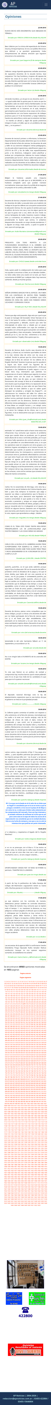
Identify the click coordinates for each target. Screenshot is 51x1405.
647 (19, 1059)
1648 (22, 1205)
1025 (19, 1108)
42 (31, 983)
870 (16, 1087)
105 (24, 990)
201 (24, 1002)
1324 (19, 1154)
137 (24, 994)
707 (9, 1067)
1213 (39, 1136)
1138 (5, 1126)
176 (42, 998)
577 (45, 1048)
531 (9, 1044)
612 (11, 1055)
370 (6, 1024)
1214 (42, 1136)
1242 (5, 1142)
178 (6, 1000)
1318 (42, 1152)
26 (45, 981)
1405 (29, 1166)
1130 (22, 1124)
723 (9, 1069)
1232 (15, 1140)
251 (29, 1008)
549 (14, 1046)
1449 (45, 1173)
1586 (25, 1195)
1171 (29, 1130)
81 (18, 987)
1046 (45, 1109)
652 (32, 1059)
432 (42, 1030)
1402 (19, 1166)
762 (27, 1073)
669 (35, 1061)
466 (6, 1036)
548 (11, 1046)
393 (24, 1026)
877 (35, 1087)
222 (37, 1004)
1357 (42, 1158)
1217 (9, 1138)
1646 (15, 1205)
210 (6, 1004)
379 (29, 1024)
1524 (35, 1185)
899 (9, 1091)
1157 (25, 1128)
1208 (22, 1136)
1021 (5, 1108)
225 (45, 1004)
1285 (19, 1148)
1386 (9, 1164)
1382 (39, 1162)
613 (14, 1055)
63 (27, 985)
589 (35, 1051)
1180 (15, 1132)
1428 (19, 1171)
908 (32, 1091)
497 (45, 1038)
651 (29, 1059)
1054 (29, 1112)
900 (11, 1091)
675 (9, 1063)
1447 (39, 1173)
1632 (5, 1203)
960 (42, 1097)
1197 (29, 1134)
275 (9, 1012)
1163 (45, 1128)
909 (35, 1091)
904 (22, 1091)
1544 (15, 1189)
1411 (5, 1169)
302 (37, 1014)
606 (37, 1053)
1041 (29, 1109)
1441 (19, 1173)
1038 (19, 1109)
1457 (29, 1175)
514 (6, 1042)
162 (6, 998)
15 (24, 981)
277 (14, 1012)
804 (11, 1079)
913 (45, 1091)
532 (11, 1044)
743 (19, 1071)
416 (42, 1028)
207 (40, 1002)
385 (45, 1024)
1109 (39, 1120)
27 (46, 981)
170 (27, 998)
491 (29, 1038)
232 (22, 1006)
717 (35, 1067)
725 (14, 1069)
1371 (45, 1160)
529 (45, 1042)
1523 (32, 1185)
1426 (12, 1171)
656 (42, 1059)
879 (40, 1087)
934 (16, 1095)
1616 (39, 1199)
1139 (9, 1126)
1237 (32, 1140)
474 (27, 1036)
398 (37, 1026)
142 (37, 994)
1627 (32, 1201)
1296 (12, 1150)
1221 (22, 1138)
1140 (12, 1126)
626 (6, 1057)
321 (45, 1016)
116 (11, 992)
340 (11, 1020)
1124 (45, 1122)
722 (6, 1069)
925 (35, 1093)
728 (22, 1069)
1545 (19, 1189)
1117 (22, 1122)
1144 (25, 1126)
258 (6, 1010)
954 (27, 1097)
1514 (45, 1183)
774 (16, 1075)
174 (37, 998)
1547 (25, 1189)
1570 (15, 1193)
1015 (29, 1105)
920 (22, 1093)
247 (19, 1008)
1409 (42, 1166)
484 (11, 1038)
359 (19, 1022)
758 (16, 1073)
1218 (12, 1138)
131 (9, 994)
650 (27, 1059)
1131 (25, 1124)
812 (32, 1079)
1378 (25, 1162)
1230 (9, 1140)
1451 (9, 1175)
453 (14, 1034)
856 (22, 1085)
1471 (32, 1177)
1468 (22, 1177)
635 (29, 1057)
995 (8, 1103)
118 (16, 992)
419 (9, 1030)
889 (24, 1089)
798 (37, 1077)
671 (40, 1061)
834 (6, 1083)
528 (42, 1042)
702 (37, 1065)
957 (35, 1097)
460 (32, 1034)
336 (42, 1018)
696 (22, 1065)
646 (16, 1059)
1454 (19, 1175)
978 (6, 1101)
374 (16, 1024)
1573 (25, 1193)
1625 (25, 1201)
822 (16, 1081)
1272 (19, 1146)
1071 (42, 1114)
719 (40, 1067)
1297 (15, 1150)
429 (35, 1030)
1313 (25, 1152)
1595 (12, 1197)
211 (9, 1004)
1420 (35, 1169)
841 (24, 1083)
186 (27, 1000)
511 (40, 1040)
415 (40, 1028)
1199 (35, 1134)
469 (14, 1036)
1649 (25, 1205)
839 (19, 1083)
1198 (32, 1134)
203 (29, 1002)
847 (40, 1083)
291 (9, 1014)
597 (14, 1053)
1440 (15, 1173)
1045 (42, 1109)
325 (14, 1018)
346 (27, 1020)
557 (35, 1046)
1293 (45, 1148)
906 (27, 1091)
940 (32, 1095)
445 (35, 1032)
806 (16, 1079)
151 (19, 996)
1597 (19, 1197)
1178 (9, 1132)
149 (14, 996)
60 (22, 985)
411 (29, 1028)
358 (16, 1022)
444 (32, 1032)
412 (32, 1028)
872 (22, 1087)
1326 (25, 1154)
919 (19, 1093)
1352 (25, 1158)
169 (24, 998)
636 (32, 1057)
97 (6, 990)
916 (11, 1093)
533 (14, 1044)
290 (6, 1014)
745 (24, 1071)
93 (40, 987)
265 (24, 1010)
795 (29, 1077)
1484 (32, 1179)
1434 (39, 1171)
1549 (32, 1189)
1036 (12, 1109)
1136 (42, 1124)
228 (11, 1006)
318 (37, 1016)
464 (42, 1034)
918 (16, 1093)
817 (45, 1079)
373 (14, 1024)
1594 (9, 1197)
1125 (5, 1124)
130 (6, 994)
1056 (35, 1112)
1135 (39, 1124)
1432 (32, 1171)
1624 (22, 1201)
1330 (39, 1154)
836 (11, 1083)
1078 (22, 1116)
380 (32, 1024)
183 (19, 1000)
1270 (12, 1146)
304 (42, 1014)
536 (22, 1044)
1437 (5, 1173)
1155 (19, 1128)
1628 (35, 1201)
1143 (22, 1126)
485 (14, 1038)
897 (45, 1089)
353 (45, 1020)
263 (19, 1010)
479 (40, 1036)
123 (29, 992)
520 (22, 1042)
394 (27, 1026)
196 (11, 1002)
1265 (39, 1144)
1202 (45, 1134)
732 (32, 1069)
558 (37, 1046)
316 (32, 1016)
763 (29, 1073)
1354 (32, 1158)
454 (16, 1034)
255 (40, 1008)
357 (14, 1022)
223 (40, 1004)
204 (32, 1002)
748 (32, 1071)
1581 (9, 1195)
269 (35, 1010)
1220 (19, 1138)
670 (37, 1061)
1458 (32, 1175)
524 (32, 1042)
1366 (29, 1160)
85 (26, 987)
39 (26, 983)
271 (40, 1010)
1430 (25, 1171)
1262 (29, 1144)
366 (37, 1022)
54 (11, 985)
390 (16, 1026)
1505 (15, 1183)
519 (19, 1042)
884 (11, 1089)
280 (22, 1012)
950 (16, 1097)
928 (42, 1093)
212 (11, 1004)
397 (35, 1026)
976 (42, 1099)
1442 (22, 1173)
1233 (19, 1140)
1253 (42, 1142)
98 (7, 990)
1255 (5, 1144)
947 (9, 1097)
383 (40, 1024)
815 (40, 1079)
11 (17, 981)
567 (19, 1048)
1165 (9, 1130)
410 (27, 1028)
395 (29, 1026)
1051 (19, 1112)
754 (6, 1073)
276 (11, 1012)
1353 (29, 1158)
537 (24, 1044)
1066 (25, 1114)
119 (19, 992)
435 (9, 1032)
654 (37, 1059)
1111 (45, 1120)
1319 (45, 1152)
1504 (12, 1183)
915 (9, 1093)
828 (32, 1081)
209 (45, 1002)
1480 (19, 1179)
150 (16, 996)
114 (6, 992)
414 (37, 1028)
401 (45, 1026)
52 (7, 985)
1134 (35, 1124)
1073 (5, 1116)
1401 (15, 1166)
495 (40, 1038)
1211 (32, 1136)
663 (19, 1061)
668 (32, 1061)
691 (9, 1065)
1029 (32, 1108)
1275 (29, 1146)
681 (24, 1063)
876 (32, 1087)
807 (19, 1079)
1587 (29, 1195)
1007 (45, 1103)
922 (27, 1093)
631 (19, 1057)
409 (24, 1028)
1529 (9, 1187)
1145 (29, 1126)
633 (24, 1057)
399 (40, 1026)
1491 (12, 1181)
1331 (42, 1154)
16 (26, 981)
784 (42, 1075)
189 (35, 1000)
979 (9, 1101)
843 (29, 1083)
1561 (29, 1191)
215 (19, 1004)
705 (45, 1065)
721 (45, 1067)
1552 (42, 1189)
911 (40, 1091)
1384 (45, 1162)
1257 (12, 1144)
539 (29, 1044)
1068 (32, 1114)
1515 (5, 1185)
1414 (15, 1169)
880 (42, 1087)
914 (6, 1093)
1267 (45, 1144)
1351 (22, 1158)
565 (14, 1048)
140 (32, 994)
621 (35, 1055)
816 (42, 1079)
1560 (25, 1191)
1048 (9, 1112)
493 (35, 1038)
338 (6, 1020)
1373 (9, 1162)
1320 (5, 1154)
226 (6, 1006)
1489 (5, 1181)
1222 (25, 1138)
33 (14, 983)
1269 (9, 1146)
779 (29, 1075)
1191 (9, 1134)
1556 (12, 1191)
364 (32, 1022)
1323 (15, 1154)
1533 (22, 1187)
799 (40, 1077)
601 (24, 1053)
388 (11, 1026)
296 (22, 1014)
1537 (35, 1187)
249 (24, 1008)
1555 (9, 1191)
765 (35, 1073)
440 (22, 1032)
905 (24, 1091)
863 (40, 1085)
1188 (42, 1132)
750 (37, 1071)
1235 (25, 1140)
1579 (45, 1193)
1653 (38, 1205)
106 (27, 990)
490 (27, 1038)
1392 (29, 1164)
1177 (5, 1132)
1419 (32, 1169)
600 (22, 1053)
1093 (29, 1118)
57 (16, 985)
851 (9, 1085)
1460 (39, 1175)
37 (22, 983)
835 (9, 1083)
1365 (25, 1160)
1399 (9, 1166)
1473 (39, 1177)
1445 (32, 1173)
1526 (42, 1185)
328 (22, 1018)
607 (40, 1053)
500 (11, 1040)
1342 (35, 1156)
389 (14, 1026)
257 (45, 1008)
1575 (32, 1193)
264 (22, 1010)
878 (37, 1087)
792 (22, 1077)
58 (18, 985)
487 (19, 1038)
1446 (35, 1173)
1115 (15, 1122)
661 (14, 1061)
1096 (39, 1118)
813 (35, 1079)
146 (6, 996)
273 (45, 1010)
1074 (9, 1116)
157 (35, 996)
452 (11, 1034)
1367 (32, 1160)
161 (45, 996)
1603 (39, 1197)
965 (14, 1099)
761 (24, 1073)
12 (19, 981)
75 (7, 987)
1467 (19, 1177)
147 (9, 996)
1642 (39, 1203)
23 (39, 981)
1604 (42, 1197)
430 (37, 1030)
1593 (5, 1197)
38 (24, 983)
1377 (22, 1162)
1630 (42, 1201)
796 (32, 1077)
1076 (15, 1116)
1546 (22, 1189)
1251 (35, 1142)
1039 (22, 1109)
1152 (9, 1128)
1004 (35, 1103)
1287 (25, 1148)
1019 (42, 1105)
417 (45, 1028)
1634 (12, 1203)
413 (35, 1028)
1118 (25, 1122)
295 (19, 1014)
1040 (25, 1109)
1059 (45, 1112)
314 (27, 1016)
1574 (29, 1193)
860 (32, 1085)
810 (27, 1079)
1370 (42, 1160)
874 (27, 1087)
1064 (19, 1114)
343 (19, 1020)
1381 (35, 1162)
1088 (12, 1118)
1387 (12, 1164)
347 (29, 1020)
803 (9, 1079)
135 (19, 994)
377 (24, 1024)
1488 (45, 1179)
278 (16, 1012)
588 (32, 1051)
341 (14, 1020)
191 (40, 1000)
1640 (32, 1203)
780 (32, 1075)
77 (11, 987)
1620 (9, 1201)
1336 (15, 1156)
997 (13, 1103)
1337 (19, 1156)
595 (9, 1053)
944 (42, 1095)
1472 (35, 1177)
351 (40, 1020)
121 (24, 992)
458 (27, 1034)
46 (39, 983)
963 (9, 1099)
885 (14, 1089)
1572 (22, 1193)
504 (22, 1040)
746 (27, 1071)
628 (11, 1057)
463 (40, 1034)
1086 (5, 1118)
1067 (29, 1114)
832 (42, 1081)
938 (27, 1095)
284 (32, 1012)
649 (24, 1059)
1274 (25, 1146)
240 (42, 1006)
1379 (29, 1162)
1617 (42, 1199)
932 (11, 1095)
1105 (25, 1120)
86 (27, 987)
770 (6, 1075)
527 (40, 1042)
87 (29, 987)
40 (27, 983)
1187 (39, 1132)
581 (14, 1051)
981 (14, 1101)
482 (6, 1038)
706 (6, 1067)
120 (22, 992)
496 (42, 1038)
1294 (5, 1150)
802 (6, 1079)
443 (29, 1032)
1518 (15, 1185)
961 (45, 1097)
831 (40, 1081)
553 (24, 1046)
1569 (12, 1193)
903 (19, 1091)
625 (45, 1055)
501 (14, 1040)
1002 (28, 1103)
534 (16, 1044)
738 (6, 1071)
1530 (12, 1187)
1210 (29, 1136)
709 (14, 1067)
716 (32, 1067)
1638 (25, 1203)
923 (29, 1093)
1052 (22, 1112)
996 (11, 1103)
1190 (5, 1134)
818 (6, 1081)
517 (14, 1042)
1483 (29, 1179)
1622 (15, 1201)
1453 (15, 1175)
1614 (32, 1199)
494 (37, 1038)
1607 (9, 1199)
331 (29, 1018)
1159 (32, 1128)
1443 (25, 1173)
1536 (32, 1187)
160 (42, 996)
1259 (19, 1144)
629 (14, 1057)
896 (42, 1089)
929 (45, 1093)
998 (16, 1103)
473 (24, 1036)
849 (45, 1083)
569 (24, 1048)
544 (42, 1044)
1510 (32, 1183)
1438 (9, 1173)
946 (6, 1097)
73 (46, 985)
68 (37, 985)
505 (24, 1040)
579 (9, 1051)
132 (11, 994)
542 (37, 1044)
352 (42, 1020)
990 (37, 1101)
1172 (32, 1130)
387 (9, 1026)
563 (9, 1048)
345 (24, 1020)
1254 (45, 1142)
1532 (19, 1187)
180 (11, 1000)
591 (40, 1051)
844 (32, 1083)
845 (35, 1083)
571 (29, 1048)
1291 (39, 1148)
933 (14, 1095)
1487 (42, 1179)
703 (40, 1065)
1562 (32, 1191)
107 (29, 990)
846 (37, 1083)
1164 (5, 1130)
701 (35, 1065)
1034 (5, 1109)
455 (19, 1034)
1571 (19, 1193)
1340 (29, 1156)
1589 (35, 1195)
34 (16, 983)
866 (6, 1087)
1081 (32, 1116)
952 (22, 1097)
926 (37, 1093)
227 (9, 1006)
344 (22, 1020)
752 (42, 1071)
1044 (39, 1109)
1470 (29, 1177)
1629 (39, 1201)
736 (42, 1069)
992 (42, 1101)
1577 (39, 1193)
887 (19, 1089)
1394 (35, 1164)
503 (19, 1040)
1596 (15, 1197)
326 (16, 1018)
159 (40, 996)
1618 (45, 1199)
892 (32, 1089)
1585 (22, 1195)
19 (32, 981)
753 (45, 1071)
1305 (42, 1150)
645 (14, 1059)
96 (46, 987)
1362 (15, 1160)
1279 (42, 1146)
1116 (19, 1122)
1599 (25, 1197)
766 (37, 1073)
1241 (45, 1140)
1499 (39, 1181)
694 (16, 1065)
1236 (29, 1140)
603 (29, 1053)
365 (35, 1022)
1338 (22, 1156)
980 (11, 1101)
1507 (22, 1183)
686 (37, 1063)
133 (14, 994)
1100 (9, 1120)
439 (19, 1032)
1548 (29, 1189)
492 (32, 1038)
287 (40, 1012)
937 (24, 1095)
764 (32, 1073)
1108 (35, 1120)
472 (22, 1036)
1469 (25, 1177)
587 (29, 1051)
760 (22, 1073)
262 (16, 1010)
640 (42, 1057)
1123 (42, 1122)
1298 (19, 1150)
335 (40, 1018)
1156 (22, 1128)
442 (27, 1032)
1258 (15, 1144)
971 (29, 1099)
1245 (15, 1142)
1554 (5, 1191)
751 (40, 1071)
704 (42, 1065)
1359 (5, 1160)
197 (14, 1002)
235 (29, 1006)
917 (14, 1093)
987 (29, 1101)
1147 (35, 1126)
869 (14, 1087)
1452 (12, 1175)
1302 (32, 1150)
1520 (22, 1185)
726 (16, 1069)
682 (27, 1063)
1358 (45, 1158)
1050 (15, 1112)
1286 (22, 1148)
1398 (5, 1166)
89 (33, 987)
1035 (9, 1109)
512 (42, 1040)
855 (19, 1085)
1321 (9, 1154)
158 (37, 996)
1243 (9, 1142)
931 (9, 1095)
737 (45, 1069)
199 (19, 1002)
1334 (9, 1156)
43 (33, 983)
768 (42, 1073)
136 (22, 994)
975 (40, 1099)
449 (45, 1032)
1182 (22, 1132)
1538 (39, 1187)
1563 (35, 1191)
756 (11, 1073)
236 (32, 1006)
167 (19, 998)
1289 (32, 1148)
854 (16, 1085)
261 (14, 1010)
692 (11, 1065)
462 (37, 1034)
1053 (25, 1112)
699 (29, 1065)
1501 (45, 1181)
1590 (39, 1195)
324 (11, 1018)
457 (24, 1034)
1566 (45, 1191)
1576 (35, 1193)
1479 (15, 1179)
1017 (35, 1105)
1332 (45, 1154)
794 (27, 1077)
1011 (15, 1105)
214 (16, 1004)
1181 (19, 1132)
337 (45, 1018)
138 (27, 994)
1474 (42, 1177)
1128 (15, 1124)
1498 (35, 1181)
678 (16, 1063)
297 (24, 1014)
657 (45, 1059)
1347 (9, 1158)
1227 (42, 1138)
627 (9, 1057)
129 (45, 992)
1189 (45, 1132)
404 (11, 1028)
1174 (39, 1130)
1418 (29, 1169)
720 (42, 1067)
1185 (32, 1132)
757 (14, 1073)
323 (9, 1018)
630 (16, 1057)
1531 (15, 1187)
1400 (12, 1166)
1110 (42, 1120)
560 (42, 1046)
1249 (29, 1142)
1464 (9, 1177)
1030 (35, 1108)
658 (6, 1061)
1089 (15, 1118)
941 (35, 1095)
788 (11, 1077)
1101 (12, 1120)
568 (22, 1048)
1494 (22, 1181)
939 (29, 1095)
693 (14, 1065)
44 (35, 983)
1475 (45, 1177)
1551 (39, 1189)
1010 (12, 1105)
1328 (32, 1154)
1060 (5, 1114)
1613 (29, 1199)
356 (11, 1022)
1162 (42, 1128)
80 (16, 987)
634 (27, 1057)
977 (45, 1099)
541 (35, 1044)
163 (9, 998)
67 (35, 985)
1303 (35, 1150)
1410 (45, 1166)
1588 (32, 1195)
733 (35, 1069)
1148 (39, 1126)
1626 (29, 1201)
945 (45, 1095)
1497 (32, 1181)
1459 (35, 1175)
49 (44, 983)
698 (27, 1065)
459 (29, 1034)
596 (11, 1053)
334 (37, 1018)
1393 (32, 1164)
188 (32, 1000)
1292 (42, 1148)
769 (45, 1073)
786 (6, 1077)
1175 (42, 1130)
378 (27, 1024)
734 (37, 1069)
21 (35, 981)
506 (27, 1040)
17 (28, 981)
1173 (35, 1130)
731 (29, 1069)
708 (11, 1067)
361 (24, 1022)
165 (14, 998)
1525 (39, 1185)
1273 (22, 1146)
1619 (5, 1201)
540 (32, 1044)
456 (22, 1034)
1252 (39, 1142)
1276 (32, 1146)
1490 (9, 1181)
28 (5, 983)
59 (20, 985)
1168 (19, 1130)
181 (14, 1000)
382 (37, 1024)
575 (40, 1048)
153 (24, 996)
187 (29, 1000)
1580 (5, 1195)
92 (39, 987)
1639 (29, 1203)
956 (32, 1097)
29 (7, 983)
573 (35, 1048)
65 (31, 985)
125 (35, 992)
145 (45, 994)
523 (29, 1042)
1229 (5, 1140)
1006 (42, 1103)
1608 (12, 1199)
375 (19, 1024)
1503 (9, 1183)
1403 (22, 1166)
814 (37, 1079)
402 (6, 1028)
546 (6, 1046)
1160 (35, 1128)
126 (37, 992)
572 (32, 1048)
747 (29, 1071)
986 (27, 1101)
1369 (39, 1160)
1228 (45, 1138)
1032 (42, 1108)
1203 (5, 1136)
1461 (42, 1175)
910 (37, 1091)
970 (27, 1099)
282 (27, 1012)
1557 (15, 1191)
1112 (5, 1122)
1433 (35, 1171)
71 (42, 985)
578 (6, 1051)
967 (19, 1099)
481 (45, 1036)
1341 (32, 1156)
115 (9, 992)
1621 (12, 1201)
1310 (15, 1152)
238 (37, 1006)
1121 (35, 1122)
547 (9, 1046)
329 (24, 1018)
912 (42, 1091)
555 (29, 1046)
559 (40, 1046)
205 (35, 1002)
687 (40, 1063)
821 (14, 1081)
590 (37, 1051)
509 (35, 1040)
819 (9, 1081)
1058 (42, 1112)
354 (6, 1022)
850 (6, 1085)
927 (40, 1093)
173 (35, 998)
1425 (9, 1171)
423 (19, 1030)
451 (9, 1034)
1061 (9, 1114)
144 (42, 994)
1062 (12, 1114)
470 (16, 1036)
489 (24, 1038)
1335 (12, 1156)
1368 (35, 1160)
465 (45, 1034)
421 (14, 1030)
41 (29, 983)
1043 (35, 1109)
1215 (45, 1136)
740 (11, 1071)
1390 (22, 1164)
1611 (22, 1199)
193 (45, 1000)
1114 (12, 1122)
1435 (42, 1171)
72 (44, 985)
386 (6, 1026)
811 (29, 1079)
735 (40, 1069)
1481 (22, 1179)
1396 (42, 1164)
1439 (12, 1173)
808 (22, 1079)
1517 (12, 1185)
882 (6, 1089)
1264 (35, 1144)
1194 (19, 1134)
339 (9, 1020)
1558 (19, 1191)
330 (27, 1018)
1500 (42, 1181)
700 (32, 1065)
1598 (22, 1197)
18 (30, 981)
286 (37, 1012)
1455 (22, 1175)
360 (22, 1022)
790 (16, 1077)
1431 (29, 1171)
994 (6, 1103)
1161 (39, 1128)
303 (40, 1014)
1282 (9, 1148)
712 (22, 1067)
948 (11, 1097)
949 (14, 1097)
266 (27, 1010)
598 (16, 1053)
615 (19, 1055)
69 (39, 985)
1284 (15, 1148)
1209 (25, 1136)
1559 (22, 1191)
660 (11, 1061)
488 (22, 1038)
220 (32, 1004)
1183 (25, 1132)
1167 (15, 1130)
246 (16, 1008)
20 (33, 981)
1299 (22, 1150)
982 (16, 1101)
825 (24, 1081)
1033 (45, 1108)
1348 (12, 1158)
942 (37, 1095)
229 (14, 1006)
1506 (19, 1183)
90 (35, 987)
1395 (39, 1164)
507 (29, 1040)
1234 (22, 1140)
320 (42, 1016)
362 (27, 1022)
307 (9, 1016)
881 (45, 1087)
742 (16, 1071)
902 (16, 1091)
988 (32, 1101)
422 (16, 1030)
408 (22, 1028)
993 (45, 1101)
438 (16, 1032)
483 (9, 1038)
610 (6, 1055)
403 (9, 1028)
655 (40, 1059)
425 (24, 1030)
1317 (39, 1152)
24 (41, 981)
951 (19, 1097)
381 (35, 1024)
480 (42, 1036)
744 (22, 1071)
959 (40, 1097)
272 (42, 1010)
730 (27, 1069)
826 (27, 1081)
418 (6, 1030)
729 (24, 1069)
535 (19, 1044)
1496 (29, 1181)
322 (6, 1018)
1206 (15, 1136)
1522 (29, 1185)
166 (16, 998)
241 (45, 1006)
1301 (29, 1150)
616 (22, 1055)
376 (22, 1024)
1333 (5, 1156)
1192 (12, 1134)
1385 (5, 1164)
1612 (25, 1199)
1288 (29, 1148)
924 (32, 1093)
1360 (9, 1160)
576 (42, 1048)
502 (16, 1040)
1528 (5, 1187)
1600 (29, 1197)
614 (16, 1055)
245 (14, 1008)
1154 (15, 1128)
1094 (32, 1118)
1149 (42, 1126)
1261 (25, 1144)
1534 (25, 1187)
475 (29, 1036)
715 (29, 1067)
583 (19, 1051)
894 (37, 1089)
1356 (39, 1158)
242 (6, 1008)
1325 (22, 1154)
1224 (32, 1138)
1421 (39, 1169)
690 (6, 1065)
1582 (12, 1195)
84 (24, 987)
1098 (45, 1118)
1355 (35, 1158)
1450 (5, 1175)
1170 (25, 1130)
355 (9, 1022)
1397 (45, 1164)
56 (14, 985)
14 (22, 981)
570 (27, 1048)
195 (9, 1002)
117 (14, 992)
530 (6, 1044)
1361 (12, 1160)
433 (45, 1030)
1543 (12, 1189)
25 (43, 981)
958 (37, 1097)
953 (24, 1097)
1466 (15, 1177)
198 (16, 1002)
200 (22, 1002)
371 (9, 1024)
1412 (9, 1169)
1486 (39, 1179)
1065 (22, 1114)
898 (6, 1091)
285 (35, 1012)
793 (24, 1077)
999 (19, 1103)
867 (9, 1087)
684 (32, 1063)
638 (37, 1057)
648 (22, 1059)
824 (22, 1081)
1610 (19, 1199)
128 (42, 992)
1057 (39, 1112)
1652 (35, 1205)
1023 (12, 1108)
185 (24, 1000)
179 (9, 1000)
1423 (45, 1169)
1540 (45, 1187)
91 (37, 987)
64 (29, 985)
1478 (12, 1179)
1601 (32, 1197)
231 (19, 1006)
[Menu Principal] (46, 4)
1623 (19, 1201)
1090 (19, 1118)
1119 (29, 1122)
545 (45, 1044)
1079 (25, 1116)
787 (9, 1077)
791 (19, 1077)
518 (16, 1042)
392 (22, 1026)
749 (35, 1071)
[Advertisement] (25, 1373)
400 (42, 1026)
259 (9, 1010)
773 (14, 1075)
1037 (15, 1109)
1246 (19, 1142)
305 (45, 1014)
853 (14, 1085)
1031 (39, 1108)
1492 (15, 1181)
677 (14, 1063)
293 (14, 1014)
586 (27, 1051)
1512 (39, 1183)
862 (37, 1085)
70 (40, 985)
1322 (12, 1154)
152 (22, 996)
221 (35, 1004)
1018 (39, 1105)
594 (6, 1053)
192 (42, 1000)
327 (19, 1018)
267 (29, 1010)
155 (29, 996)
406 (16, 1028)
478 (37, 1036)
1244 (12, 1142)
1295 (9, 1150)
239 (40, 1006)
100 (11, 990)
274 (6, 1012)
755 (9, 1073)
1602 (35, 1197)
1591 (42, 1195)
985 (24, 1101)
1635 (15, 1203)
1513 (42, 1183)
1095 (35, 1118)
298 (27, 1014)
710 (16, 1067)
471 (19, 1036)
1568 (9, 1193)
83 (22, 987)
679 (19, 1063)
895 (40, 1089)
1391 (25, 1164)
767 (40, 1073)
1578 (42, 1193)
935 (19, 1095)
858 (27, 1085)
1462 (45, 1175)
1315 (32, 1152)
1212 (35, 1136)
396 (32, 1026)
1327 (29, 1154)
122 (27, 992)
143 (40, 994)
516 (11, 1042)
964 (11, 1099)
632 (22, 1057)
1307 (5, 1152)
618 (27, 1055)
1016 (32, 1105)
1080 (29, 1116)
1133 (32, 1124)
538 (27, 1044)
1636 (19, 1203)
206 (37, 1002)
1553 (45, 1189)
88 (31, 987)
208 (42, 1002)
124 (32, 992)
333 (35, 1018)
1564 (39, 1191)
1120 (32, 1122)
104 (22, 990)
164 (11, 998)
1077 (19, 1116)
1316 (35, 1152)
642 (6, 1059)
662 (16, 1061)
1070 (39, 1114)
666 (27, 1061)
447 (40, 1032)
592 (42, 1051)
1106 (29, 1120)
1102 (15, 1120)
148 (11, 996)
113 (45, 990)
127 (40, 992)
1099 (5, 1120)
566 (16, 1048)
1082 (35, 1116)
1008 (5, 1105)
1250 (32, 1142)
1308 (9, 1152)
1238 (35, 1140)
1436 (45, 1171)
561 (45, 1046)
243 (9, 1008)
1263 (32, 1144)
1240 (42, 1140)
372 (11, 1024)
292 (11, 1014)
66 (33, 985)
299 (29, 1014)
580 (11, 1051)
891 (29, 1089)
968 (22, 1099)
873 (24, 1087)
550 (16, 1046)
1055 (32, 1112)
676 (11, 1063)
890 (27, 1089)
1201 (42, 1134)
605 (35, 1053)
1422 (42, 1169)
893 (35, 1089)
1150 (45, 1126)
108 (32, 990)
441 (24, 1032)
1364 (22, 1160)
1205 (12, 1136)
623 (40, 1055)
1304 (39, 1150)
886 (16, 1089)
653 (35, 1059)
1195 (22, 1134)
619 (29, 1055)
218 (27, 1004)
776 (22, 1075)
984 (22, 1101)
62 (26, 985)
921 (24, 1093)
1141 (15, 1126)
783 (40, 1075)
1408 (39, 1166)
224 (42, 1004)
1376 (19, 1162)
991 (40, 1101)
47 (40, 983)
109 (35, 990)
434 (6, 1032)
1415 (19, 1169)
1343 (39, 1156)
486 (16, 1038)
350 (37, 1020)
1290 (35, 1148)
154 (27, 996)
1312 (22, 1152)
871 (19, 1087)
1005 (38, 1103)
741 (14, 1071)
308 (11, 1016)
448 (42, 1032)
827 (29, 1081)
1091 (22, 1118)
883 (9, 1089)
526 (37, 1042)
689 (45, 1063)
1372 (5, 1162)
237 (35, 1006)
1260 (22, 1144)
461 (35, 1034)
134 (16, 994)
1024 (15, 1108)
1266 (42, 1144)
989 (35, 1101)
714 (27, 1067)
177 (45, 998)
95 (44, 987)
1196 (25, 1134)
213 (14, 1004)
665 (24, 1061)
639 (40, 1057)
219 (29, 1004)
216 (22, 1004)
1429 (22, 1171)
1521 (25, 1185)
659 (9, 1061)
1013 (22, 1105)
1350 (19, 1158)
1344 (42, 1156)
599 (19, 1053)
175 (40, 998)
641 (45, 1057)
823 (19, 1081)
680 (22, 1063)
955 (29, 1097)
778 (27, 1075)
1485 (35, 1179)
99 (9, 990)
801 (45, 1077)
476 (32, 1036)
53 (9, 985)
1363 (19, 1160)
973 (35, 1099)
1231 (12, 1140)
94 (42, 987)
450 (6, 1034)
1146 (32, 1126)
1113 (9, 1122)
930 (6, 1095)
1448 (42, 1173)
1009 (9, 1105)
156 (32, 996)
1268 (5, 1146)
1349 (15, 1158)
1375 (15, 1162)
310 (16, 1016)
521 (24, 1042)
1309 (12, 1152)
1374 (12, 1162)
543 (40, 1044)
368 (42, 1022)
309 (14, 1016)
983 (19, 1101)
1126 (9, 1124)
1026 (22, 1108)
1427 (15, 1171)
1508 (25, 1183)
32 (13, 983)
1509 (29, 1183)
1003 (32, 1103)
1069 (35, 1114)
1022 (9, 1108)
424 (22, 1030)
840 (22, 1083)
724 (11, 1069)
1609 (15, 1199)
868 (11, 1087)
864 (42, 1085)
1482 (25, 1179)
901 (14, 1091)
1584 (19, 1195)
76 (9, 987)
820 (11, 1081)
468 (11, 1036)
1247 (22, 1142)
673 (45, 1061)
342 (16, 1020)
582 (16, 1051)
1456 (25, 1175)
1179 (12, 1132)
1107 (32, 1120)
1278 (39, 1146)
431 (40, 1030)
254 (37, 1008)
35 (18, 983)
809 (24, 1079)
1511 (35, 1183)
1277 (35, 1146)
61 (24, 985)
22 (37, 981)
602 (27, 1053)
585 (24, 1051)
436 (11, 1032)
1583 (15, 1195)
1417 (25, 1169)
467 (9, 1036)
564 (11, 1048)
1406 (32, 1166)
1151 (5, 1128)
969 (24, 1099)
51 (5, 985)
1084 (42, 1116)
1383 (42, 1162)
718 (37, 1067)
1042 (32, 1109)
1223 (29, 1138)
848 (42, 1083)
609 (45, 1053)
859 (29, 1085)
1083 (39, 1116)
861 (35, 1085)
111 (40, 990)
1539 (42, 1187)
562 (6, 1048)
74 (5, 987)
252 (32, 1008)
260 (11, 1010)
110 (37, 990)
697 (24, 1065)
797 (35, 1077)
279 (19, 1012)
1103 (19, 1120)
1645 (12, 1205)
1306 (45, 1150)
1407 (35, 1166)
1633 (9, 1203)
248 (22, 1008)
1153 (12, 1128)
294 (16, 1014)
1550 (35, 1189)
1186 (35, 1132)
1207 (19, 1136)
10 (15, 981)
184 (22, 1000)
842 (27, 1083)
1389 (19, 1164)
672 (42, 1061)
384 (42, 1024)
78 (13, 987)
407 (19, 1028)
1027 (25, 1108)
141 (35, 994)
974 (37, 1099)
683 (29, 1063)
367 (40, 1022)
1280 (45, 1146)
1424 (5, 1171)
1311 (19, 1152)
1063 (15, 1114)
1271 (15, 1146)
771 (9, 1075)
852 (11, 1085)
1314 (29, 1152)
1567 (5, 1193)
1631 (45, 1201)
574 (37, 1048)
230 (16, 1006)
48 (42, 983)
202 (27, 1002)
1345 (45, 1156)
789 (14, 1077)
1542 (9, 1189)
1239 (39, 1140)
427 (29, 1030)
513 (45, 1040)
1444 (29, 1173)
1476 (5, 1179)
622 (37, 1055)
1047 (5, 1112)
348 (32, 1020)
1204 (9, 1136)
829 (35, 1081)
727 (19, 1069)
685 (35, 1063)
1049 (12, 1112)
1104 (22, 1120)
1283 (12, 1148)
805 (14, 1079)
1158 (29, 1128)
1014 (25, 1105)
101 (14, 990)
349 (35, 1020)
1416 (22, 1169)
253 (35, 1008)
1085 (45, 1116)
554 (27, 1046)
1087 (9, 1118)
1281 (5, 1148)
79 (14, 987)
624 (42, 1055)
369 (45, 1022)
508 (32, 1040)
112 (42, 990)
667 (29, 1061)
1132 (29, 1124)
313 (24, 1016)
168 (22, 998)
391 (19, 1026)
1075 (12, 1116)
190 (37, 1000)
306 (6, 1016)
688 (42, 1063)
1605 (45, 1197)
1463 (5, 1177)
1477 (9, 1179)
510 (37, 1040)
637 (35, 1057)
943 (40, 1095)
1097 (42, 1118)
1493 (19, 1181)
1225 (35, 1138)
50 (46, 983)
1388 (15, 1164)
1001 (25, 1103)
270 (37, 1010)
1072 (45, 1114)
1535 (29, 1187)
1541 (5, 1189)
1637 (22, 1203)
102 (16, 990)
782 (37, 1075)
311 (19, 1016)
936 (22, 1095)
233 (24, 1006)
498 (6, 1040)
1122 (39, 1122)
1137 (45, 1124)
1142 (19, 1126)
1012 (19, 1105)
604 (32, 1053)
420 (11, 1030)
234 (27, 1006)
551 (19, 1046)
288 (42, 1012)
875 (29, 1087)
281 (24, 1012)
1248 (25, 1142)
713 (24, 1067)
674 (6, 1063)
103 (19, 990)
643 (9, 1059)
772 (11, 1075)
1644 (45, 1203)
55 (13, 985)
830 (37, 1081)
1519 (19, 1185)
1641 (35, 1203)
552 (22, 1046)
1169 (22, 1130)
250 (27, 1008)
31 (11, 983)
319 (40, 1016)
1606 (5, 1199)
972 (32, 1099)
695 (19, 1065)
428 (32, 1030)
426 (27, 1030)
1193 (15, 1134)
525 (35, 1042)
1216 (5, 1138)
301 (35, 1014)
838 (16, 1083)
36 (20, 983)
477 (35, 1036)
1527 (45, 1185)
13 (20, 981)
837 (14, 1083)
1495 (25, 1181)
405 (14, 1028)
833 (45, 1081)
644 (11, 1059)
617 (24, 1055)
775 (19, 1075)
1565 (42, 1191)
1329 (35, 1154)
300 (32, 1014)
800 (42, 1077)
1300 (25, 1150)
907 (29, 1091)
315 (29, 1016)
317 (35, 1016)
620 (32, 1055)
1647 (19, 1205)
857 (24, 1085)
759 (19, 1073)
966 (16, 1099)
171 (29, 998)
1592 (45, 1195)
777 (24, 1075)
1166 (12, 1130)
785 (45, 1075)
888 (22, 1089)
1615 (35, 1199)
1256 (9, 1144)
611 (9, 1055)
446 (37, 1032)
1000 (22, 1103)
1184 (29, 1132)
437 (14, 1032)
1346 (5, 1158)
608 (42, 1053)
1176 (45, 1130)
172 (32, 998)
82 (20, 987)
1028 (29, 1108)
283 (29, 1012)
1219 (15, 1138)
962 (6, 1099)
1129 (19, 1124)
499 (9, 1040)
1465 (12, 1177)
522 (27, 1042)
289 (45, 1012)
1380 (32, 1162)
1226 (39, 1138)
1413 (12, 1169)
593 (45, 1051)
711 (19, 1067)
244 (11, 1008)
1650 (29, 1205)
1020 (45, 1105)
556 (32, 1046)
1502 (5, 1183)
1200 (39, 1134)
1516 (9, 1185)
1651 (32, 1205)
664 (22, 1061)
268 (32, 1010)
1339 (25, 1156)
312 (22, 1016)
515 (9, 1042)
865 (45, 1085)
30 (9, 983)
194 (6, 1002)
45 (37, 983)
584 (22, 1051)
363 (29, 1022)
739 (9, 1071)
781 (35, 1075)
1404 (25, 1166)
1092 (25, 1118)
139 (29, 994)
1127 (12, 1124)
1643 (42, 1203)
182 (16, 1000)
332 (32, 1018)
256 (42, 1008)
